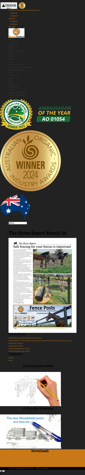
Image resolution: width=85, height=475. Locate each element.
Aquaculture (13, 45)
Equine (11, 48)
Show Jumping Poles (16, 51)
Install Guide (38, 458)
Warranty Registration (17, 92)
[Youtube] (4, 471)
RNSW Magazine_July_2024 (19, 351)
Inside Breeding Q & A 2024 (19, 348)
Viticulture (13, 43)
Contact (12, 90)
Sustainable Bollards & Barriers (21, 67)
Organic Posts (14, 56)
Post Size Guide (40, 464)
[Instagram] (2, 471)
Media (11, 78)
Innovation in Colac (16, 346)
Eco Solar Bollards (16, 65)
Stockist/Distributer (17, 95)
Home (11, 40)
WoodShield (21, 468)
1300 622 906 (14, 10)
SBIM (46, 468)
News (10, 73)
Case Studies (13, 76)
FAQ (10, 62)
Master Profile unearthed (58, 458)
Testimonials (13, 87)
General (11, 59)
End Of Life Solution (16, 70)
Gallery (11, 84)
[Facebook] (0, 471)
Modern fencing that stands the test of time (25, 338)
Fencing (11, 54)
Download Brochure (21, 458)
